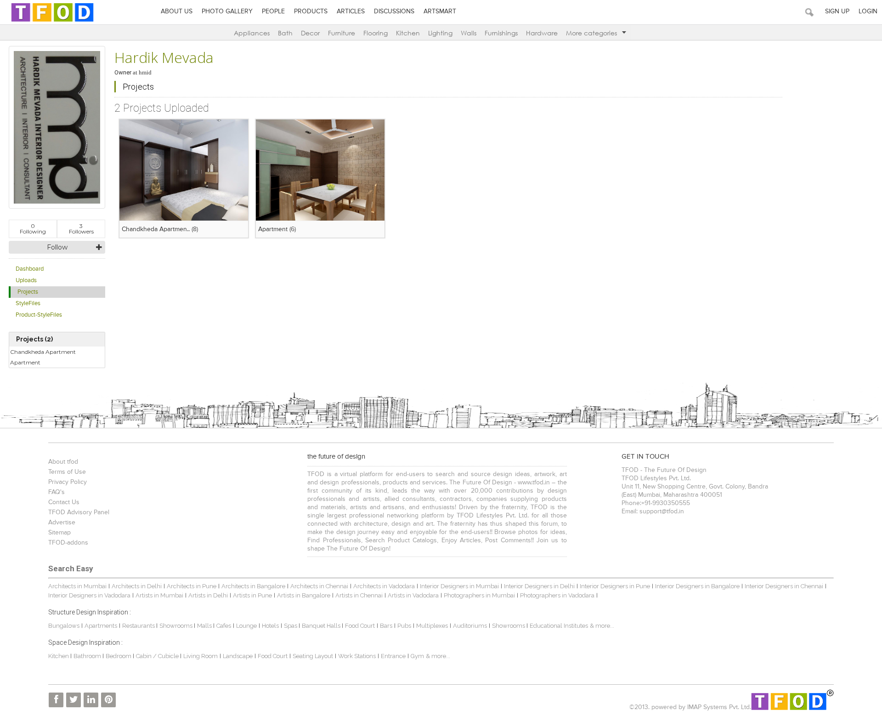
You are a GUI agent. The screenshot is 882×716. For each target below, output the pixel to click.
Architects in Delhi (137, 586)
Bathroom (88, 656)
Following (33, 228)
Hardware (542, 33)
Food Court (360, 625)
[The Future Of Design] (52, 21)
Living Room (200, 656)
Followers (81, 228)
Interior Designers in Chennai (784, 586)
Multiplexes (432, 625)
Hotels (270, 625)
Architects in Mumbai (77, 586)
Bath (285, 33)
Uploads (26, 281)
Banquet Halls (322, 625)
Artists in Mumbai (159, 595)
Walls (468, 33)
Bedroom (119, 656)
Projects (27, 292)
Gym (417, 656)
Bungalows (63, 625)
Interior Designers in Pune (615, 586)
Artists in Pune (252, 595)
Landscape (238, 656)
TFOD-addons (68, 543)
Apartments (101, 625)
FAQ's (56, 492)
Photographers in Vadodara (557, 595)
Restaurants (139, 625)
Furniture (341, 33)
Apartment (25, 362)
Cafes (223, 625)
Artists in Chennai (359, 595)
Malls (205, 625)
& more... (602, 625)
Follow (57, 247)
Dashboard (30, 269)
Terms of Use (67, 472)
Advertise (61, 522)
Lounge (246, 625)
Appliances (252, 33)
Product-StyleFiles (39, 315)
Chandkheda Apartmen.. (156, 229)
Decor (310, 33)
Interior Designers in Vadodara (89, 595)
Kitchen (408, 33)
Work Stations (357, 656)
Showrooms (176, 625)
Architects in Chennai (319, 586)
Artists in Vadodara (413, 595)
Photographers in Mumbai (479, 595)
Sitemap (59, 532)
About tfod (63, 462)
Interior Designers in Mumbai (459, 586)
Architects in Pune (191, 586)
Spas (291, 625)
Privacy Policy (67, 482)
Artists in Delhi (208, 595)
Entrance (393, 656)
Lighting (440, 33)
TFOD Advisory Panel (78, 512)
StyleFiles (28, 304)
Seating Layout (313, 656)
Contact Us (63, 502)
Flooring (375, 33)
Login (868, 11)
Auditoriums (470, 625)
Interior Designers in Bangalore (697, 586)
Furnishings (501, 33)
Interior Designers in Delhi (539, 586)
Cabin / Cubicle (158, 656)
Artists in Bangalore (303, 595)
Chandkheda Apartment (43, 351)
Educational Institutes (559, 625)
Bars (386, 625)
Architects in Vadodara (384, 586)
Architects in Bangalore (253, 586)
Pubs (404, 625)
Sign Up (837, 11)
